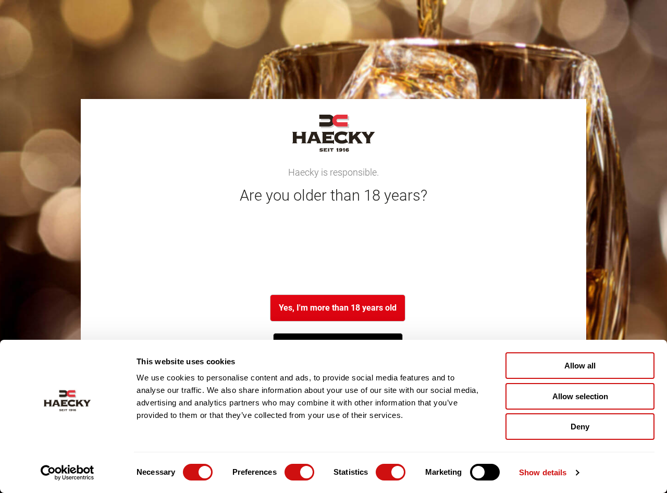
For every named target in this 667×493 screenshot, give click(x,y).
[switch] (299, 472)
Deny (580, 426)
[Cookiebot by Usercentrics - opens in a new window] (67, 472)
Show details (542, 472)
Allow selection (580, 396)
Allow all (580, 365)
